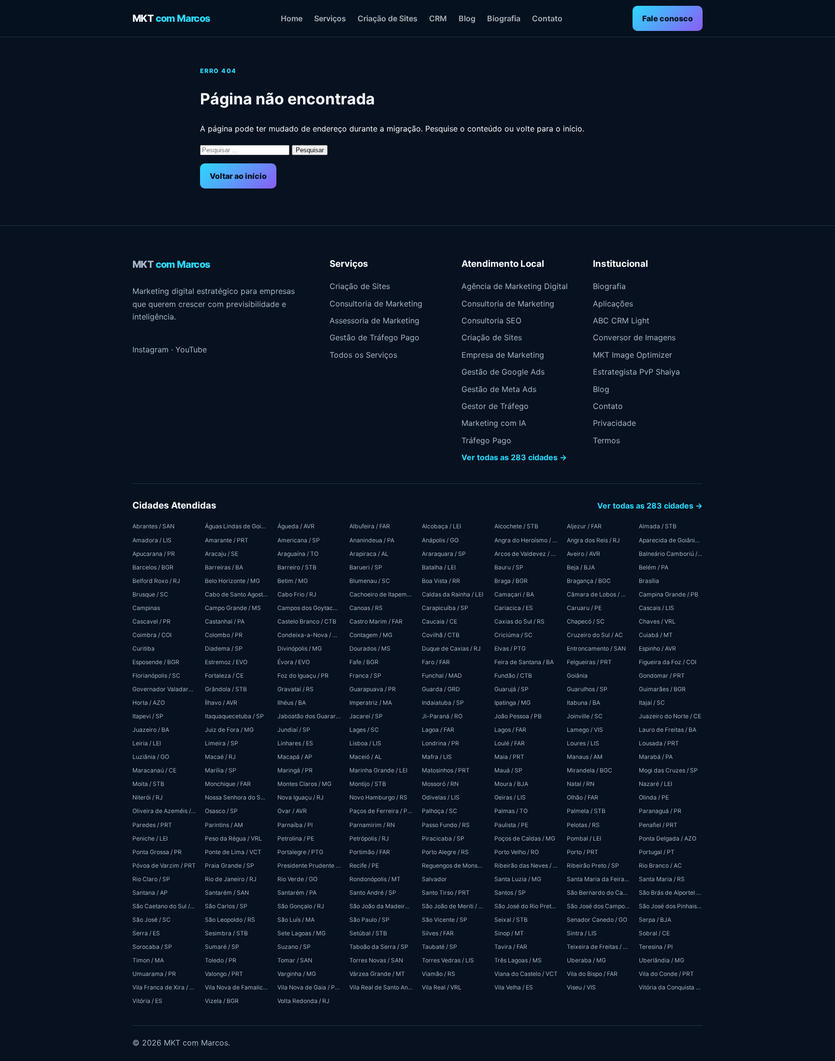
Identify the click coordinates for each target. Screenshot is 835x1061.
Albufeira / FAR (369, 526)
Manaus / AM (585, 756)
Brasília (649, 580)
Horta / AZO (148, 702)
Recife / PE (364, 865)
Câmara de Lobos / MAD (599, 594)
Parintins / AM (224, 824)
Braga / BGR (511, 580)
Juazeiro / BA (150, 729)
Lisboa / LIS (365, 743)
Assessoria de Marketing (374, 320)
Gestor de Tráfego (495, 406)
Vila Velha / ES (513, 987)
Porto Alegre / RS (445, 852)
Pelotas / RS (583, 824)
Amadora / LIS (152, 540)
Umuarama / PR (154, 973)
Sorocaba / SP (152, 946)
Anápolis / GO (440, 540)
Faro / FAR (436, 662)
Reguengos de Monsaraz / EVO (454, 865)
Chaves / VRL (657, 621)
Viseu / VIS (581, 987)
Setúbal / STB (368, 933)
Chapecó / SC (586, 621)
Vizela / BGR (222, 1000)
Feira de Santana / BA (524, 662)
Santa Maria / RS (662, 879)
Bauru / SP (508, 567)
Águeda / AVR (296, 526)
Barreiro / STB (297, 567)
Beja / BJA (581, 567)
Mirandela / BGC (589, 770)
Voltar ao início (238, 176)
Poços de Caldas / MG (524, 838)
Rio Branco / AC (660, 865)
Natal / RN (580, 783)
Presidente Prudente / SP (309, 865)
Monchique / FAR (228, 783)
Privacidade (614, 423)
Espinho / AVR (657, 648)
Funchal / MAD (442, 675)
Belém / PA (653, 567)
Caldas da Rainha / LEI (452, 594)
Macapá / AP (294, 756)
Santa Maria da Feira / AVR (599, 879)
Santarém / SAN (227, 892)
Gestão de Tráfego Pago (374, 337)
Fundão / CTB (513, 675)
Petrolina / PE (295, 838)
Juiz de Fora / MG (229, 729)
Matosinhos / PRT (446, 770)
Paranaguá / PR (660, 810)
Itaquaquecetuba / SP (234, 716)
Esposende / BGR (155, 662)
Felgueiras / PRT (589, 662)
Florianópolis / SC (156, 675)
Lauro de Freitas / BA (667, 729)
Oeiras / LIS (510, 797)
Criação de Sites (388, 18)
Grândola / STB (226, 689)
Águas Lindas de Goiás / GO (237, 526)
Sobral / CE (654, 933)
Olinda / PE (654, 797)
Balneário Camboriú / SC (671, 553)
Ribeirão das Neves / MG (526, 865)
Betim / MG (292, 580)
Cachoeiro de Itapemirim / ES (381, 594)
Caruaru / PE (584, 607)
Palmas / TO (511, 810)
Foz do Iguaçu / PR (303, 675)
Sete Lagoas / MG (301, 933)
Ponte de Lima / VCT (233, 852)
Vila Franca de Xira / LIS (164, 987)
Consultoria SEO (491, 320)
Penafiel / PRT (658, 824)
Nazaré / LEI (655, 783)
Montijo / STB (367, 783)
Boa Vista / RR (441, 580)
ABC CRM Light (621, 320)
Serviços (330, 18)
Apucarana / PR (153, 553)
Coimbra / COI (152, 635)
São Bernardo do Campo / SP (599, 892)
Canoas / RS (366, 607)
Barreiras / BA (224, 567)
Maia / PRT (509, 756)
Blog (467, 18)
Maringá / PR (295, 770)
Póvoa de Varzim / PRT (164, 865)
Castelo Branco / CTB (306, 621)
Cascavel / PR (151, 621)
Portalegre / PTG (300, 852)
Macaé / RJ (220, 756)
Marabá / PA (656, 756)
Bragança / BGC (589, 580)
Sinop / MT (509, 933)
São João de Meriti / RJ (454, 906)
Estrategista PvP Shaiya (636, 372)
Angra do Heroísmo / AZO (526, 540)
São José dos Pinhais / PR (671, 906)
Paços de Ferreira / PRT (381, 810)
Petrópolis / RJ (369, 838)
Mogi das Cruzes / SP (668, 770)
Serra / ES (146, 933)
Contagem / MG (370, 635)
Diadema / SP (224, 648)
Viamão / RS (438, 973)
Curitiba (143, 648)
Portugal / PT (657, 852)
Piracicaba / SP (443, 838)
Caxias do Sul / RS (519, 621)
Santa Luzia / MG (517, 879)
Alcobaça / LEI (441, 526)
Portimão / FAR (369, 852)
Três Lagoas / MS (518, 960)
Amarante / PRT (226, 540)
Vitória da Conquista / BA (671, 987)
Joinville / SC (585, 716)
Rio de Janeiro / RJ (231, 879)
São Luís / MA (296, 919)
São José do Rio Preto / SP (526, 906)
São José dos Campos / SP (599, 906)
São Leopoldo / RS (230, 919)
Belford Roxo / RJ (156, 580)
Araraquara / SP (444, 553)
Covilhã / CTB (441, 635)
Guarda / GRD (441, 689)
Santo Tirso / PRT (446, 892)
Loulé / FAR (509, 743)
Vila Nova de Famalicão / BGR (237, 987)
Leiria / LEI (146, 743)
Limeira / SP (221, 743)
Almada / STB (658, 526)
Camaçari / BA (514, 594)
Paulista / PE (511, 824)
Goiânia (577, 675)
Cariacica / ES (513, 607)
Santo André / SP (372, 892)
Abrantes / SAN (153, 526)
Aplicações (613, 303)
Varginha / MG (296, 973)
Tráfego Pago (486, 440)
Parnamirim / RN (372, 824)
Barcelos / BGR (152, 567)
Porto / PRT (582, 852)
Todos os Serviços (363, 355)
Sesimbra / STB (226, 933)
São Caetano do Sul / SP (164, 906)
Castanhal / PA (225, 621)
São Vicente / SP (444, 919)
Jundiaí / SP (293, 729)
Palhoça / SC (439, 810)
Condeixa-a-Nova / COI (309, 635)
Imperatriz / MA (370, 702)
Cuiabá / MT (656, 635)
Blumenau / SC (369, 580)
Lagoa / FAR (438, 729)
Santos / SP (510, 892)
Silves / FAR (438, 933)
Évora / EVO (293, 662)
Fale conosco (667, 18)
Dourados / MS (369, 648)
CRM (438, 18)
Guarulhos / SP (587, 689)
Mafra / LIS (437, 756)
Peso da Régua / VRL (233, 838)
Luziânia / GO (150, 756)
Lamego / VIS (585, 729)
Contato (547, 18)
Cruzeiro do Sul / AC (595, 635)
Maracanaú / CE (154, 770)
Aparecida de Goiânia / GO (671, 540)
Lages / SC (364, 729)
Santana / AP (150, 892)
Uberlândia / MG (661, 960)
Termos (606, 440)
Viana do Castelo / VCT (526, 973)
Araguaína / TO (297, 553)
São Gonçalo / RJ (300, 906)
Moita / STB (148, 783)
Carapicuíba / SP (445, 607)
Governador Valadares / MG (164, 689)
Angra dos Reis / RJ (593, 540)
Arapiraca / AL (369, 553)
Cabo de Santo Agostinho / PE (237, 594)
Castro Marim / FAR (376, 621)
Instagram (150, 349)
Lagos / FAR (510, 729)
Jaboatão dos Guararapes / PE (309, 716)
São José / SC (151, 919)
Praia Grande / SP (229, 865)
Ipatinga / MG (512, 702)
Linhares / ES (295, 743)
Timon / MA (148, 960)
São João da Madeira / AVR (381, 906)
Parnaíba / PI (295, 824)
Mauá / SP (508, 770)
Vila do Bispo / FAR (592, 973)
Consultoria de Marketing (376, 303)
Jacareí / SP (366, 716)
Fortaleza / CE (224, 675)
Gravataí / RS (295, 689)
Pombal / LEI (584, 838)
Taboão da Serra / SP (378, 946)
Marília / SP (220, 770)
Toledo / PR (220, 960)
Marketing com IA (493, 423)
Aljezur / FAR (584, 526)
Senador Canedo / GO (597, 919)
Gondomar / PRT (662, 675)
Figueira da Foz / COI (667, 662)
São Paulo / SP (369, 919)
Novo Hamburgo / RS (378, 797)
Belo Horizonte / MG (232, 580)
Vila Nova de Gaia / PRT (309, 987)
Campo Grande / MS (233, 607)
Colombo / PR (224, 635)
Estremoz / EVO (226, 662)
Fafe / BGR (363, 662)
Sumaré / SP (222, 946)
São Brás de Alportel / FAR (671, 892)
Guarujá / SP (511, 689)
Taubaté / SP (439, 946)
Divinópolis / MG (299, 648)
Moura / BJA (511, 783)
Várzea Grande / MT (377, 973)
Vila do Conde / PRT (666, 973)
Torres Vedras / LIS (448, 960)
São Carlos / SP (226, 906)
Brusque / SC (150, 594)
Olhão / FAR (582, 797)
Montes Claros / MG (304, 783)
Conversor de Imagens (634, 337)
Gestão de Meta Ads (498, 389)
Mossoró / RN (440, 783)
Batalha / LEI (439, 567)
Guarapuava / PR (372, 689)
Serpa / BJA (655, 919)
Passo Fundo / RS (446, 824)
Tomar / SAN (294, 960)
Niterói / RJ (147, 797)
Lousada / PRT (659, 743)
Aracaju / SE (221, 553)
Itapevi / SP (147, 716)
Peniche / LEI (150, 838)
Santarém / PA (297, 892)
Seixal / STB (511, 919)
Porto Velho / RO (516, 852)
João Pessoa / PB (518, 716)
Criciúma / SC (513, 635)
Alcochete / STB (516, 526)
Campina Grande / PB (668, 594)
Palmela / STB (586, 810)
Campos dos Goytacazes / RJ (309, 607)
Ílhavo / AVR (221, 702)
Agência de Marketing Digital (514, 286)
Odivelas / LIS (441, 797)
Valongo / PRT (224, 973)
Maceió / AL (365, 756)
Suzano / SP (294, 946)
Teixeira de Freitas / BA (599, 946)
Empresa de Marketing (502, 355)
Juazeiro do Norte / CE (670, 716)
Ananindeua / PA (371, 540)
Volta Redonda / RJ (303, 1000)
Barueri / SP (365, 567)
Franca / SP (365, 675)
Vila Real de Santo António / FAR (381, 987)
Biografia (503, 18)
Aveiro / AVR (583, 553)
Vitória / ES (147, 1000)
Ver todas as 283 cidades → (514, 457)
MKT (171, 18)
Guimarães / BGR (662, 689)
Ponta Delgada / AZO (667, 838)
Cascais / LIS (656, 607)
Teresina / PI (656, 946)
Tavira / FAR (510, 946)
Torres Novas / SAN (376, 960)
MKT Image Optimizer (632, 355)
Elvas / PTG (510, 648)
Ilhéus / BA (291, 702)
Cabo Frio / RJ (297, 594)
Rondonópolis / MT (375, 879)
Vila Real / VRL (441, 987)
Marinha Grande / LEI (378, 770)
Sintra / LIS (582, 933)
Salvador (434, 879)
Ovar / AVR (292, 810)
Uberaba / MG (586, 960)
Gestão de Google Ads (503, 372)
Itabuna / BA (583, 702)
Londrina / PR (440, 743)
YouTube (191, 349)
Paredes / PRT (152, 824)
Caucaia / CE (439, 621)
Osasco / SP (221, 810)
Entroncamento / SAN (596, 648)
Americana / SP (298, 540)
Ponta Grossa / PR (157, 852)
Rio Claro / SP (151, 879)
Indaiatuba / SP (443, 702)
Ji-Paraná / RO (442, 716)
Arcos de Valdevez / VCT (526, 553)
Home (291, 18)
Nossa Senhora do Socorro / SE (237, 797)
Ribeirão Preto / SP (593, 865)
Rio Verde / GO (297, 879)
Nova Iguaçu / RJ (300, 797)
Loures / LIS (583, 743)
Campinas (146, 607)
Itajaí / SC (652, 702)
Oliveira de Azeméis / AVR (164, 810)
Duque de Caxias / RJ (451, 648)
